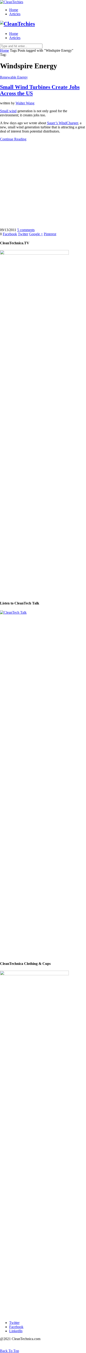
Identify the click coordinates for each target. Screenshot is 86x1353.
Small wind (8, 111)
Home (13, 10)
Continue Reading (13, 139)
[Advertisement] (43, 184)
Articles (14, 14)
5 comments (26, 230)
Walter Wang (25, 103)
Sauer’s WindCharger (62, 123)
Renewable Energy (14, 77)
